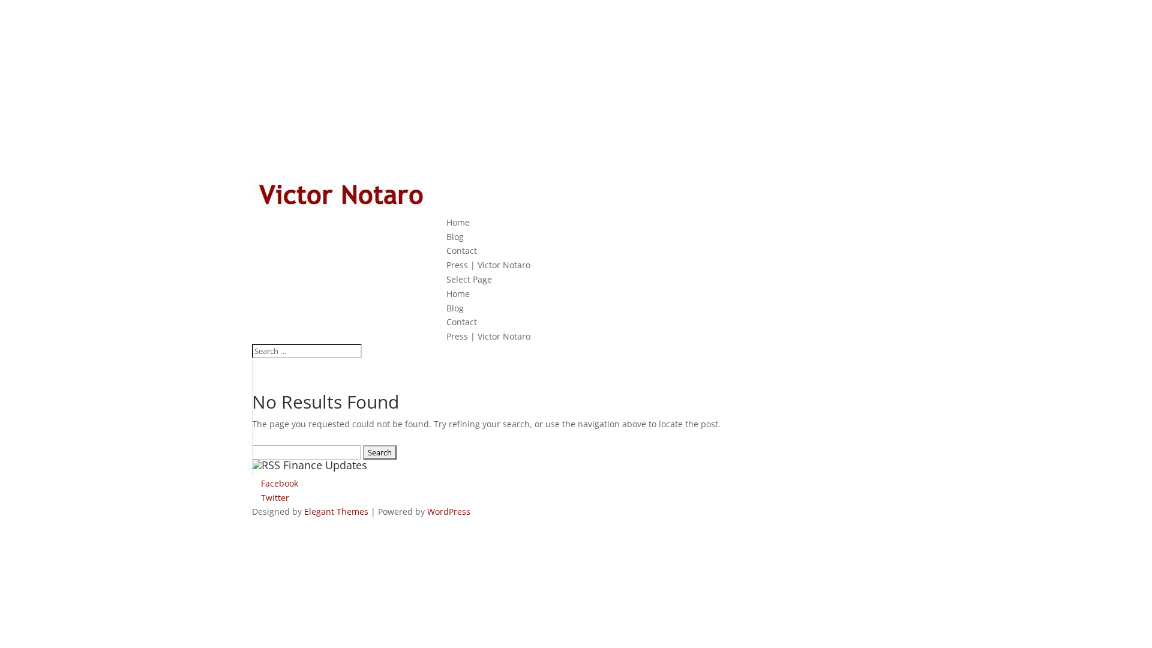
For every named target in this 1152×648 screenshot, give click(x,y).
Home (458, 222)
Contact (461, 250)
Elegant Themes (336, 511)
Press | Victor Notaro (488, 265)
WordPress (448, 511)
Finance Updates (325, 465)
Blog (455, 236)
